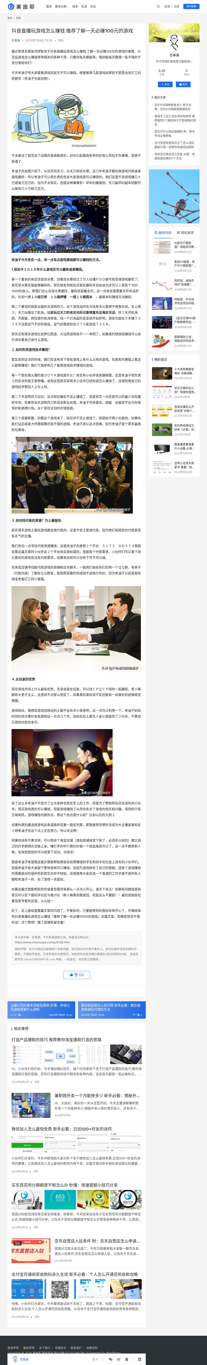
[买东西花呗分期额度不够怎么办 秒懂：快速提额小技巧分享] (77, 1200)
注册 (176, 6)
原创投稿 (191, 6)
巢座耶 (37, 1352)
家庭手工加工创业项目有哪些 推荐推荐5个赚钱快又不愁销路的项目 (175, 120)
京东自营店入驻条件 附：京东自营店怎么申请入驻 (97, 1241)
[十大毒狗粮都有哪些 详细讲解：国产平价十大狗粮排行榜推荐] (162, 373)
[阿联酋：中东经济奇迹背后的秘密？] (162, 303)
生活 (84, 6)
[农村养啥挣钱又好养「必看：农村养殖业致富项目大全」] (162, 429)
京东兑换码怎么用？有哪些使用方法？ (184, 391)
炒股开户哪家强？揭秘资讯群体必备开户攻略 (184, 246)
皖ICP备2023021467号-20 (71, 1352)
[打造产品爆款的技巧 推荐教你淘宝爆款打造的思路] (77, 1054)
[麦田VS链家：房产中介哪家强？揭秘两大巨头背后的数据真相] (162, 266)
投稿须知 (92, 1347)
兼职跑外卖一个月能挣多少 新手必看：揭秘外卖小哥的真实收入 (97, 1095)
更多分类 (60, 6)
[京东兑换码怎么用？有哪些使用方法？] (162, 392)
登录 (167, 6)
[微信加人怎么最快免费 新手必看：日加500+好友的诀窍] (77, 1144)
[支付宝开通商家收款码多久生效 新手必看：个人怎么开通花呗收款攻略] (77, 1289)
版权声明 (29, 1347)
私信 (185, 84)
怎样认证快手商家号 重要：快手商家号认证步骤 (184, 467)
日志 (93, 6)
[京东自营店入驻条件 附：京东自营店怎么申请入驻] (31, 1250)
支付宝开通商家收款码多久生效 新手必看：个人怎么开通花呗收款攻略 (75, 1274)
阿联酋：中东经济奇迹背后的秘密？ (184, 303)
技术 (75, 6)
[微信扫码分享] (110, 1359)
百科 (60, 40)
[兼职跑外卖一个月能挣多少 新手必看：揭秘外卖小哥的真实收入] (31, 1105)
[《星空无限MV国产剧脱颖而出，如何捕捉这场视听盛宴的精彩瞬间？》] (162, 322)
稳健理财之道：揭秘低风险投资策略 (184, 340)
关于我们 (44, 1347)
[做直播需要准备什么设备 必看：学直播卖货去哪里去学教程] (162, 448)
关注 (167, 84)
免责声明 (13, 1347)
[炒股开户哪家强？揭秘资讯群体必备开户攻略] (162, 247)
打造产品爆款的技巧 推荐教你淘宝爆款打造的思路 (56, 1039)
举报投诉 (60, 1347)
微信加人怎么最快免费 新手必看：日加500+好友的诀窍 (62, 1129)
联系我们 (76, 1347)
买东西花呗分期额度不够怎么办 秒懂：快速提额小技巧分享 (65, 1185)
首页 (49, 6)
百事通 (16, 40)
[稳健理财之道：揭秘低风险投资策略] (162, 341)
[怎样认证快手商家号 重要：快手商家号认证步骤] (162, 467)
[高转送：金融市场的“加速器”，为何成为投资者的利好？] (162, 284)
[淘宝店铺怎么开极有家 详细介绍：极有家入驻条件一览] (162, 411)
